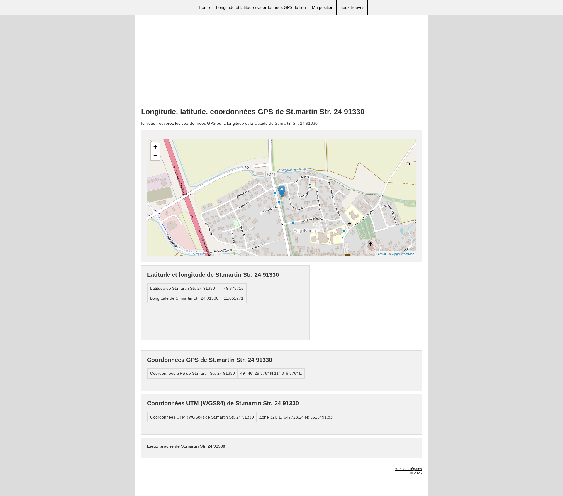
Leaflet (381, 253)
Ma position (322, 7)
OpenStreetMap (403, 253)
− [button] (155, 155)
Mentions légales (408, 469)
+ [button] (155, 146)
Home (204, 7)
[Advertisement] (281, 62)
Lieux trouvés (352, 7)
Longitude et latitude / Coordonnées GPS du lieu (261, 7)
